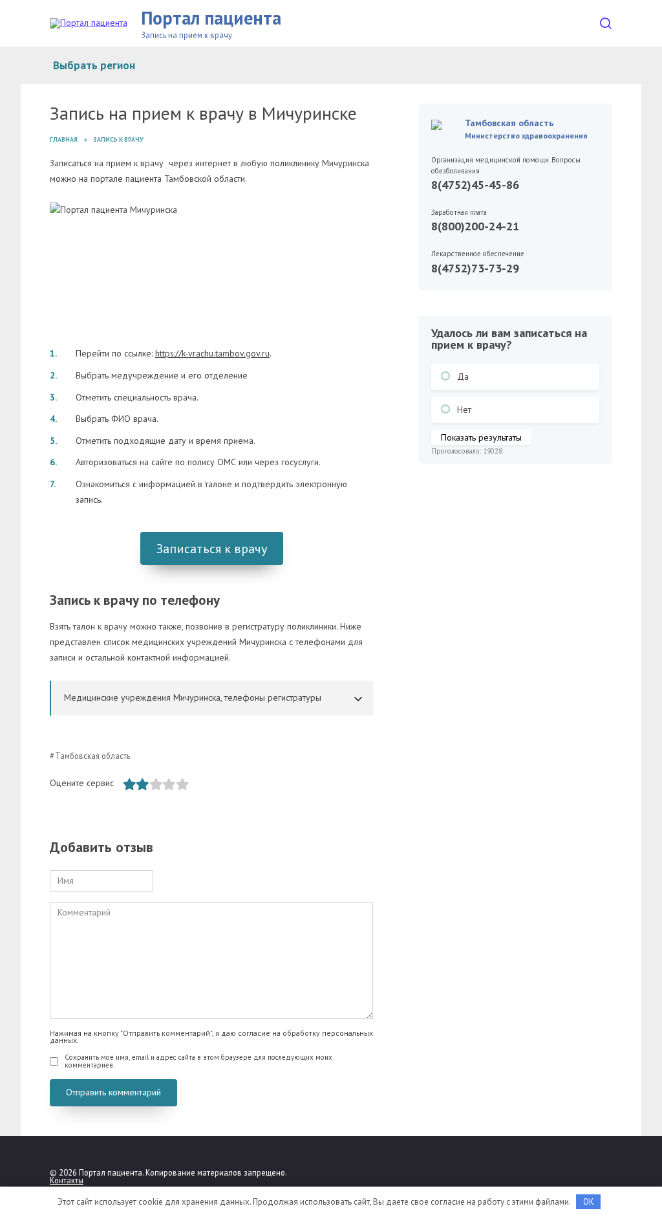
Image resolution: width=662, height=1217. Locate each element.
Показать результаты (481, 437)
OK (588, 1201)
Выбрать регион (94, 65)
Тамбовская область (92, 756)
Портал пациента (211, 18)
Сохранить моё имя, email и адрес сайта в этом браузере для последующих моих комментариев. (198, 1061)
